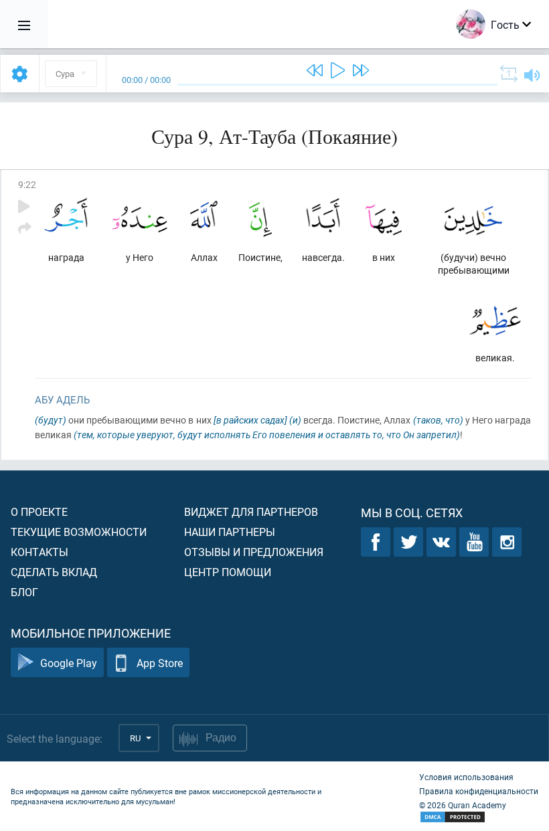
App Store (160, 663)
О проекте (39, 511)
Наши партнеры (229, 532)
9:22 (27, 184)
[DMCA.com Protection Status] (478, 817)
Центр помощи (227, 572)
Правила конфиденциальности (478, 791)
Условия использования (466, 776)
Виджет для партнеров (251, 511)
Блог (24, 592)
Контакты (39, 552)
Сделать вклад (54, 572)
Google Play (68, 663)
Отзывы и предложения (253, 552)
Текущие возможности (79, 532)
